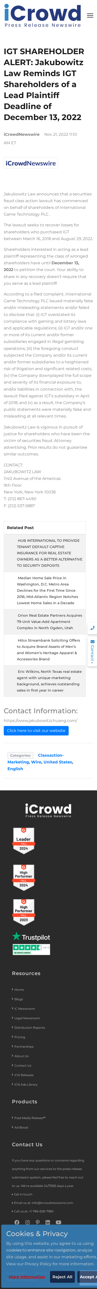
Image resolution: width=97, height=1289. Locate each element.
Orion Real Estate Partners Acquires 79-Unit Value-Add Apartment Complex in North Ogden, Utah (49, 621)
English (15, 768)
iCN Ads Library (26, 1084)
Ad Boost (21, 1127)
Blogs (18, 999)
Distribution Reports (30, 1027)
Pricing (20, 1037)
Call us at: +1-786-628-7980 (34, 1211)
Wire (36, 762)
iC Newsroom (25, 1008)
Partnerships (24, 1046)
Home (19, 990)
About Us (21, 1056)
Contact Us (22, 1065)
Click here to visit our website (36, 730)
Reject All (62, 1277)
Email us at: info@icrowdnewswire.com (43, 1203)
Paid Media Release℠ (30, 1118)
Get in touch (23, 1194)
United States (58, 762)
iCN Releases (24, 1075)
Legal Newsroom (27, 1018)
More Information (27, 1277)
